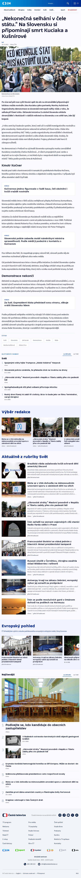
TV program (7, 822)
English (18, 873)
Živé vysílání (58, 822)
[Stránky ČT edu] (75, 850)
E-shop (5, 839)
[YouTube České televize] (68, 815)
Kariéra (56, 835)
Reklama (6, 826)
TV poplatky (32, 826)
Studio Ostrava (33, 831)
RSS (77, 873)
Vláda (56, 340)
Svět (45, 10)
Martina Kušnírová (9, 345)
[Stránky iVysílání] (36, 850)
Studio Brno (58, 826)
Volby (29, 10)
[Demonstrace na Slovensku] (40, 69)
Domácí (37, 10)
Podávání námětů (34, 839)
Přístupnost (41, 873)
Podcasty (57, 831)
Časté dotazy (7, 843)
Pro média (32, 822)
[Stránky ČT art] (62, 850)
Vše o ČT (31, 843)
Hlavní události (9, 10)
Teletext (6, 831)
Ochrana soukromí (29, 873)
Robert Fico (22, 345)
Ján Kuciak (25, 340)
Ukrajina (21, 10)
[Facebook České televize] (64, 815)
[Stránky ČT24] (6, 850)
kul (3, 42)
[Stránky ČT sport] (20, 850)
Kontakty (57, 843)
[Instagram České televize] (60, 815)
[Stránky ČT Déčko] (50, 850)
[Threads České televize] (76, 815)
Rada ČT (5, 835)
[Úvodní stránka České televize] (14, 815)
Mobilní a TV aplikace (61, 839)
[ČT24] (7, 3)
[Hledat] (68, 3)
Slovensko (14, 340)
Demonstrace (37, 340)
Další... (52, 10)
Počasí (30, 835)
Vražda (48, 340)
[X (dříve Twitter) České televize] (72, 815)
